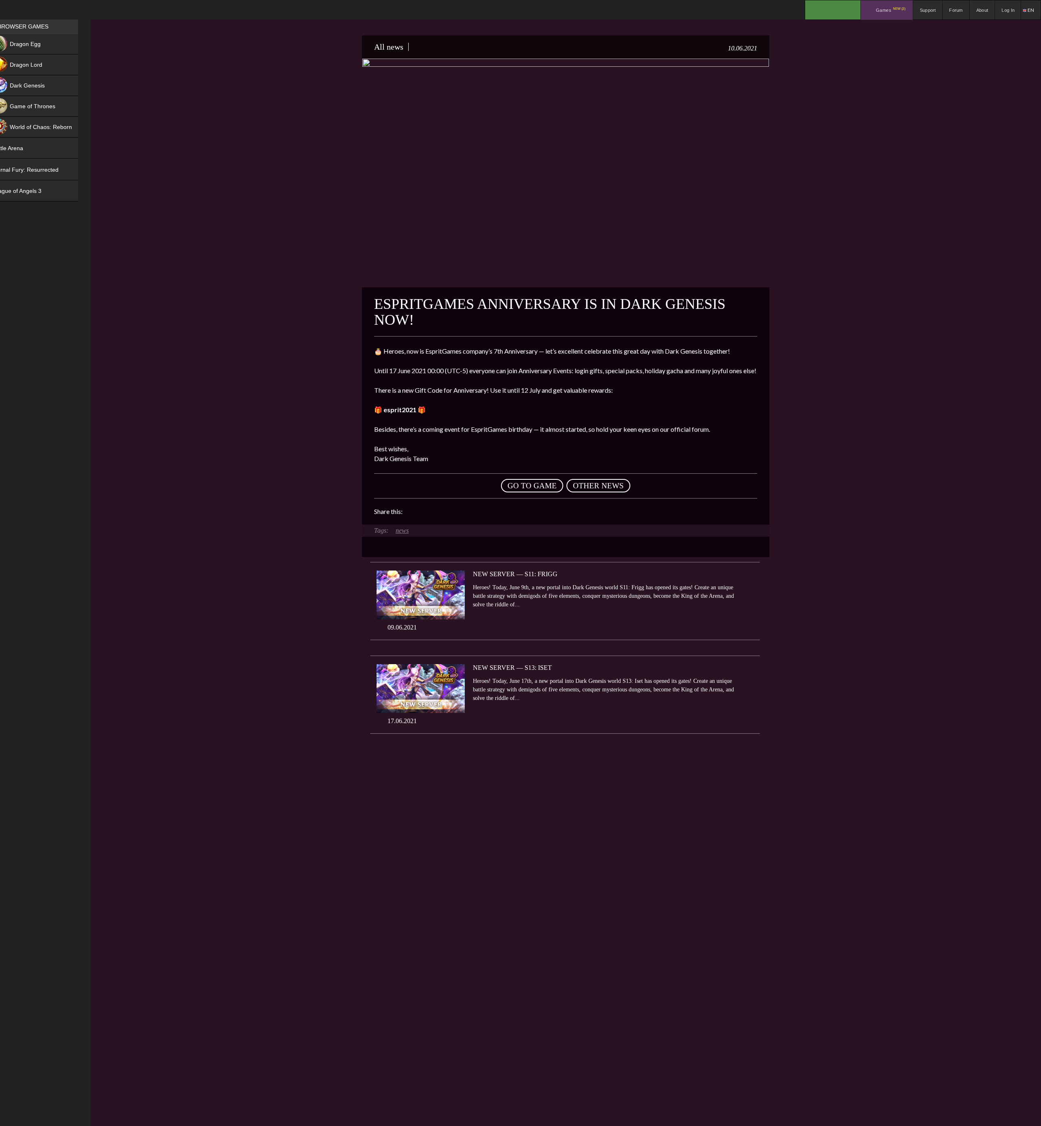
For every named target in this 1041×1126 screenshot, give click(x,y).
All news (388, 46)
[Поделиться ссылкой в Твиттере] (484, 511)
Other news (598, 485)
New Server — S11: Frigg (515, 574)
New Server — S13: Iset (512, 667)
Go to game (532, 485)
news (402, 530)
